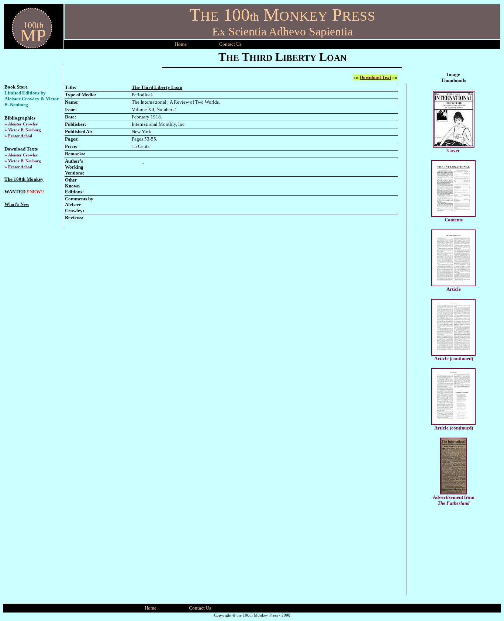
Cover (453, 150)
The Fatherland (454, 503)
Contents (454, 219)
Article (453, 289)
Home (181, 44)
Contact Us (200, 608)
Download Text (375, 77)
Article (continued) (453, 358)
